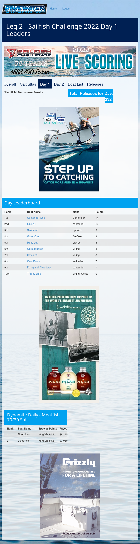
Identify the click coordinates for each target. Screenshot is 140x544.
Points (100, 212)
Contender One (36, 217)
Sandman (32, 230)
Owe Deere (33, 261)
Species (43, 428)
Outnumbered (35, 249)
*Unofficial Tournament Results (23, 92)
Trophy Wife (34, 273)
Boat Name (34, 212)
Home (53, 8)
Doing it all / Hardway (39, 267)
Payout (64, 428)
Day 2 (59, 84)
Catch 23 (32, 255)
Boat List (75, 84)
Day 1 (45, 84)
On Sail (31, 224)
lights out (32, 242)
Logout (66, 8)
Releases (95, 84)
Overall (10, 84)
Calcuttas (28, 84)
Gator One (33, 236)
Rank (7, 212)
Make (76, 212)
